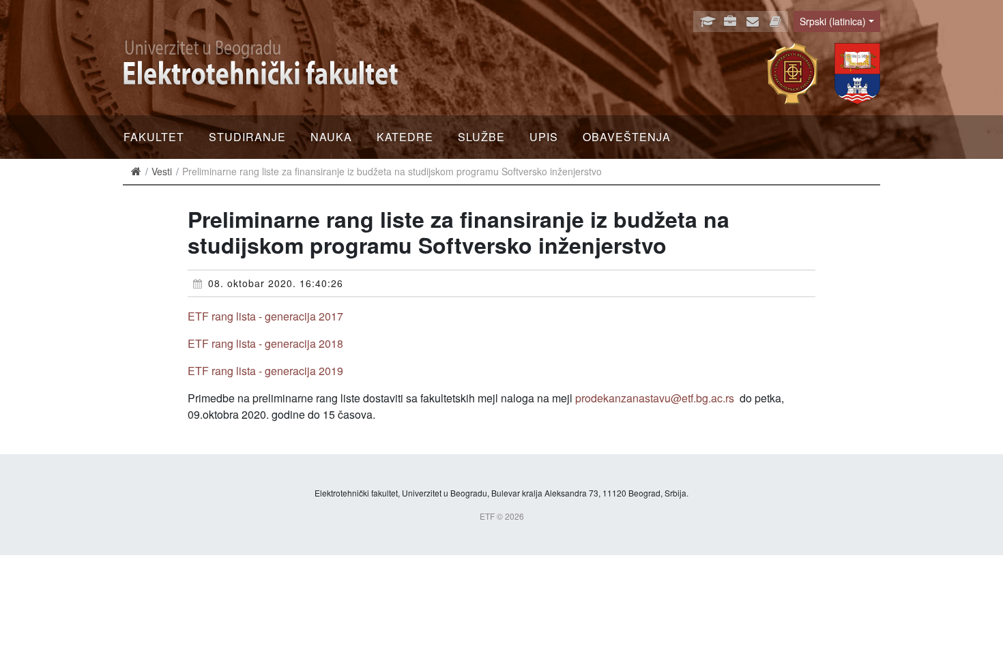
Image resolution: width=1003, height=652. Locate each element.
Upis (543, 137)
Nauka (331, 137)
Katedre (405, 137)
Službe (481, 137)
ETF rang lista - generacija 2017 (265, 316)
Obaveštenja (627, 137)
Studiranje (247, 137)
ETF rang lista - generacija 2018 (265, 343)
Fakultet (153, 137)
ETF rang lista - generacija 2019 (265, 371)
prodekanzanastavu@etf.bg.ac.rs (654, 398)
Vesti (161, 171)
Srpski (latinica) (833, 21)
